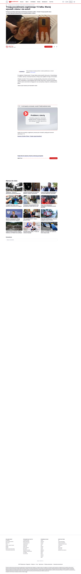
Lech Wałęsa (25, 552)
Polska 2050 (60, 548)
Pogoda (38, 1)
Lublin (42, 557)
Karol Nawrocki (25, 553)
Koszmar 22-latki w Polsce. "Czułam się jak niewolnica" (30, 136)
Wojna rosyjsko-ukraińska (9, 541)
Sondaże (7, 547)
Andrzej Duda (25, 545)
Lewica (59, 546)
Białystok (42, 551)
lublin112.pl (11, 46)
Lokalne (42, 540)
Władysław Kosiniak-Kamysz (27, 551)
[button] (66, 1)
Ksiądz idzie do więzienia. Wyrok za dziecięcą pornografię (30, 155)
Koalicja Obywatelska (61, 541)
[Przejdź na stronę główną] (7, 2)
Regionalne (44, 1)
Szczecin (42, 546)
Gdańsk (42, 548)
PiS (58, 540)
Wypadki (7, 546)
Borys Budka (25, 548)
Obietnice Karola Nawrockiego (10, 548)
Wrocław (42, 542)
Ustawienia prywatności (58, 564)
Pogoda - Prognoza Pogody (10, 545)
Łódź (41, 545)
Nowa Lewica (60, 547)
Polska (21, 1)
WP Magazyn (8, 540)
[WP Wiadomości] (14, 2)
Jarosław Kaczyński (26, 540)
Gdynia (42, 552)
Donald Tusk (25, 546)
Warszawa (42, 541)
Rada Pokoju (7, 542)
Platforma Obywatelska (61, 542)
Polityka (51, 1)
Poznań (42, 547)
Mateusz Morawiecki (26, 541)
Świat (27, 1)
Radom (42, 553)
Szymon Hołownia (26, 547)
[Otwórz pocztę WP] (63, 2)
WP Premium (33, 1)
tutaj (26, 571)
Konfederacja (60, 545)
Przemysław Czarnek (26, 542)
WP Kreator (32, 72)
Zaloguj (70, 1)
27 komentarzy (49, 46)
